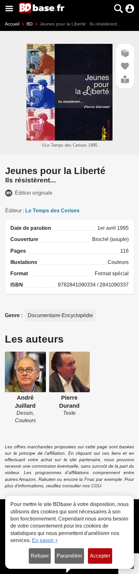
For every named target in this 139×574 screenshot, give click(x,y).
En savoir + (45, 540)
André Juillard (25, 401)
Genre (13, 315)
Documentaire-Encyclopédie (60, 315)
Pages (18, 251)
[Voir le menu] (9, 8)
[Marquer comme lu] (125, 79)
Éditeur (13, 210)
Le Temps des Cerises (52, 210)
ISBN (16, 284)
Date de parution (30, 228)
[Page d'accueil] (41, 8)
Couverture (24, 239)
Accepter (100, 556)
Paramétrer (69, 556)
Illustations (23, 262)
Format (19, 273)
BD (30, 23)
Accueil (12, 23)
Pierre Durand (69, 401)
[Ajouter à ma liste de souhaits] (125, 66)
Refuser (40, 556)
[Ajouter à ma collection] (125, 53)
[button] (107, 8)
